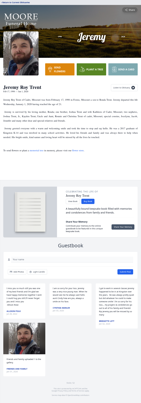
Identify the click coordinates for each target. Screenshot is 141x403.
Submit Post (125, 271)
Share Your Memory (123, 227)
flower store (78, 150)
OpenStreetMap (73, 395)
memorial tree (37, 150)
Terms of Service (78, 391)
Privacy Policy (63, 391)
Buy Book (88, 201)
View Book (72, 201)
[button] (24, 338)
